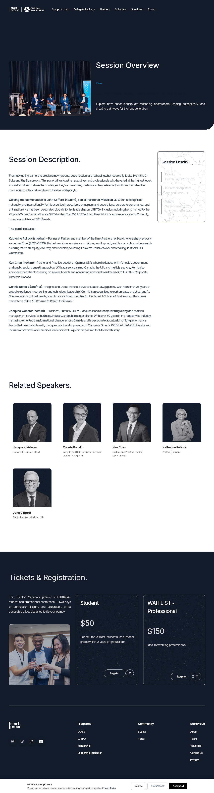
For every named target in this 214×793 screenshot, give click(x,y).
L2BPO (82, 738)
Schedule (120, 9)
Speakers (136, 9)
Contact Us (196, 752)
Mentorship (84, 745)
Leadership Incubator (90, 752)
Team (193, 738)
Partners (105, 9)
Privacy (194, 759)
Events (142, 731)
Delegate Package (84, 9)
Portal (141, 738)
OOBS (81, 731)
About (151, 9)
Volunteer (195, 745)
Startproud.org (60, 9)
